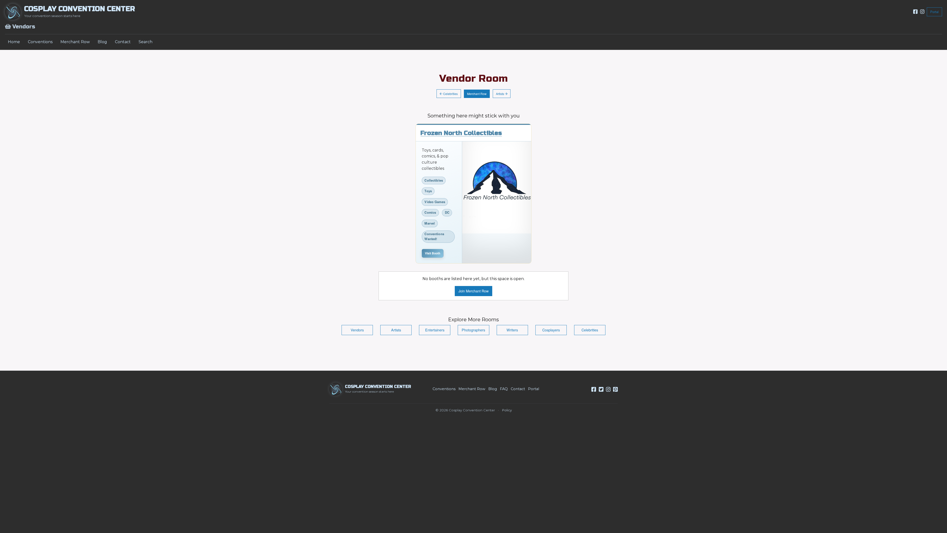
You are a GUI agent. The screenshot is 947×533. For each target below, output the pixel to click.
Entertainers (434, 329)
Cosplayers (551, 329)
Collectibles (433, 180)
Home (14, 41)
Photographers (473, 329)
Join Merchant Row (473, 290)
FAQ (504, 389)
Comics (430, 212)
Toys (428, 191)
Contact (123, 41)
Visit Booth (432, 253)
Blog (102, 41)
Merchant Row (75, 41)
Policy (507, 410)
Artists (500, 94)
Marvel (429, 223)
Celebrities (450, 94)
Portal (934, 11)
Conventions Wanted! (434, 236)
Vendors (357, 329)
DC (447, 212)
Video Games (434, 202)
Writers (512, 329)
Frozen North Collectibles (461, 133)
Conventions (40, 41)
